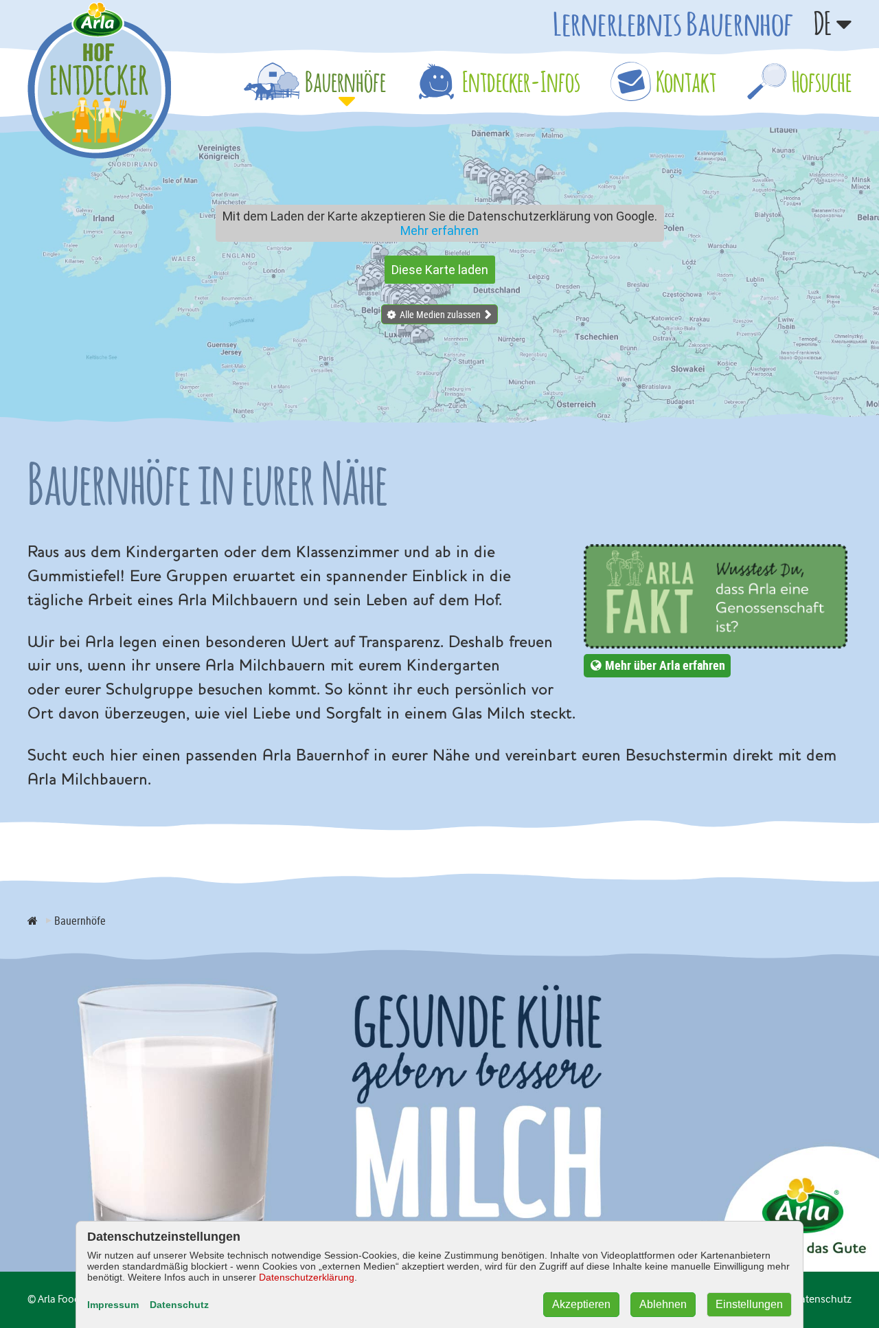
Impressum (113, 1304)
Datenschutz (179, 1304)
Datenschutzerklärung (306, 1277)
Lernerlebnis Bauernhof (673, 23)
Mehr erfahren (439, 230)
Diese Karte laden (439, 269)
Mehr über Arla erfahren (665, 665)
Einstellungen (749, 1304)
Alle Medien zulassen (440, 314)
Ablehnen (663, 1304)
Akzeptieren (581, 1304)
